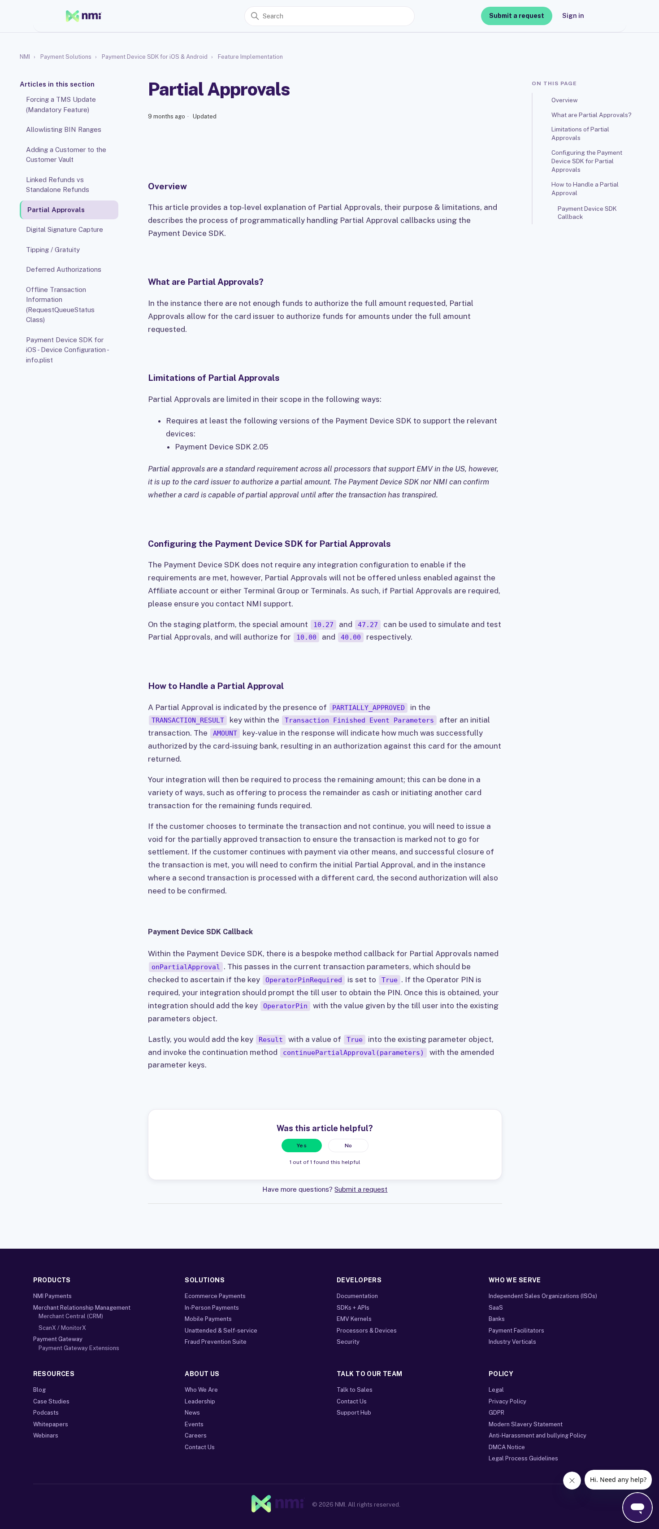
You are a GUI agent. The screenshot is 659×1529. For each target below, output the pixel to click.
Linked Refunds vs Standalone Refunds (57, 185)
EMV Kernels (354, 1319)
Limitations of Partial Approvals (580, 133)
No (348, 1145)
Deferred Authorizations (63, 269)
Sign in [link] (573, 15)
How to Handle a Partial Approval (585, 188)
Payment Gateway (57, 1339)
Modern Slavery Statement (526, 1424)
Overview (564, 100)
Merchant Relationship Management (81, 1307)
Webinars (45, 1435)
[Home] (84, 16)
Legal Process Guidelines (523, 1458)
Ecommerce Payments (215, 1296)
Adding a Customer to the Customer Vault (66, 155)
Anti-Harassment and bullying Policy (537, 1435)
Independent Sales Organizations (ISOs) (543, 1296)
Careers (196, 1435)
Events (194, 1424)
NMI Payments (52, 1296)
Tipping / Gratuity (53, 249)
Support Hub (354, 1412)
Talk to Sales (355, 1389)
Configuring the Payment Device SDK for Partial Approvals (586, 161)
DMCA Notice (507, 1447)
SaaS (496, 1307)
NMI (25, 56)
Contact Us (200, 1447)
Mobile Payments (208, 1319)
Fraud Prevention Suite (216, 1341)
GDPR (496, 1412)
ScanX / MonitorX (62, 1327)
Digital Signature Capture (64, 229)
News (192, 1412)
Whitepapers (50, 1424)
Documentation (357, 1296)
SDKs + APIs (353, 1307)
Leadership (200, 1401)
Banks (497, 1319)
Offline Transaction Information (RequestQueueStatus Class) (60, 305)
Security (348, 1341)
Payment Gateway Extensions (79, 1348)
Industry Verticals (512, 1341)
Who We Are (201, 1389)
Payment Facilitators (516, 1330)
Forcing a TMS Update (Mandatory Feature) (61, 104)
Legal (496, 1389)
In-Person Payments (212, 1307)
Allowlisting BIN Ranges (63, 129)
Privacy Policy (507, 1401)
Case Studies (51, 1401)
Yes (301, 1145)
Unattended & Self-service (221, 1330)
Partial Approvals (56, 209)
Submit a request (516, 15)
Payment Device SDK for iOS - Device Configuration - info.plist (67, 350)
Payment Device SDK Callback (587, 213)
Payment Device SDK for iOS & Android (155, 56)
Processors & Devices (367, 1330)
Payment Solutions (65, 56)
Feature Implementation (250, 56)
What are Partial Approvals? (591, 114)
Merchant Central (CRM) (71, 1316)
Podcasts (46, 1412)
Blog (39, 1389)
